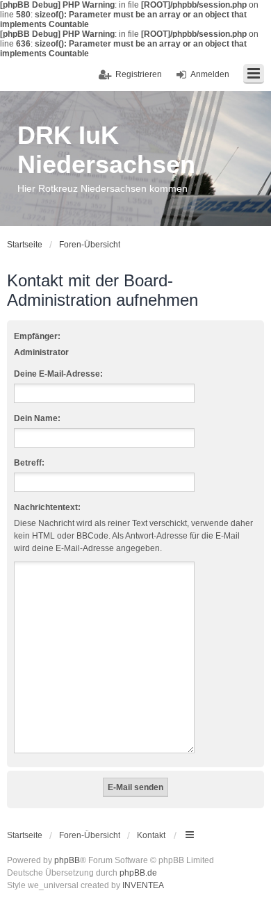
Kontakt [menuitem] (151, 835)
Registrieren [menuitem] (138, 74)
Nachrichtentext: (47, 507)
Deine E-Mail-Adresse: (58, 374)
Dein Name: (37, 418)
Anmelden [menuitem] (209, 74)
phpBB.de (138, 873)
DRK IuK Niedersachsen (106, 150)
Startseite (24, 835)
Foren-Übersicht (89, 835)
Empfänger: (37, 336)
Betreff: (29, 463)
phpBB (67, 860)
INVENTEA (143, 885)
